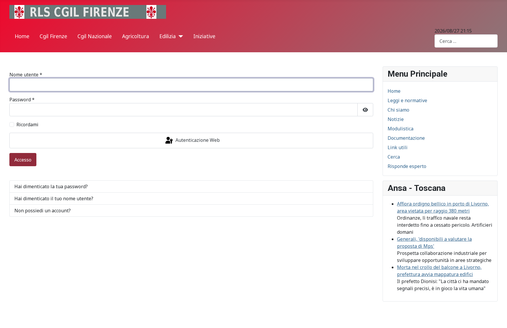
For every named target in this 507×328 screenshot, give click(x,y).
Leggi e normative (407, 100)
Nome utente (25, 74)
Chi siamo (398, 110)
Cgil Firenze (53, 36)
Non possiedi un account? (42, 210)
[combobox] (466, 41)
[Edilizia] (179, 36)
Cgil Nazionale (94, 36)
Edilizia (167, 36)
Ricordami (27, 124)
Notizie (396, 119)
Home (22, 36)
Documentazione (406, 138)
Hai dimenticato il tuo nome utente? (53, 198)
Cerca (394, 157)
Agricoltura (135, 36)
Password (22, 99)
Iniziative (204, 36)
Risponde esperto (407, 166)
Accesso (22, 160)
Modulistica (400, 128)
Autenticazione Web (197, 140)
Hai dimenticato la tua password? (51, 186)
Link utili (398, 147)
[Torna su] (496, 317)
